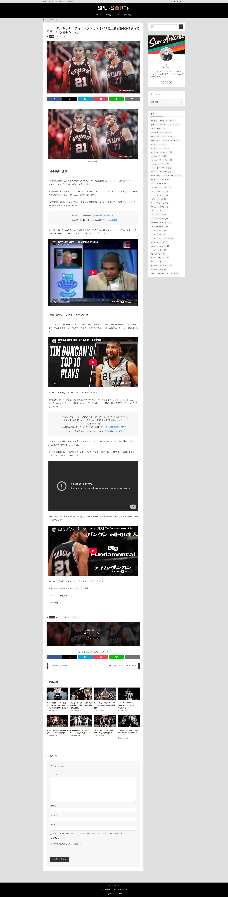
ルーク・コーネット (159, 273)
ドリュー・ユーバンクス (161, 222)
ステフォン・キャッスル (161, 172)
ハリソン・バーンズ (159, 226)
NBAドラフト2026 (168, 121)
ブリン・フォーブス (159, 242)
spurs (154, 125)
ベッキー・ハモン (158, 250)
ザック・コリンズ (158, 144)
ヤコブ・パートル (158, 262)
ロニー (174, 273)
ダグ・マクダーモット (172, 176)
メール (53, 815)
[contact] (180, 1)
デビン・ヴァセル (158, 199)
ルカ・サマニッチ (158, 269)
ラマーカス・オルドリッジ (161, 266)
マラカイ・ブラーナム (160, 258)
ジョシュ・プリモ (158, 156)
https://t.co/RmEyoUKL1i (106, 216)
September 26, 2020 (113, 431)
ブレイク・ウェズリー (160, 246)
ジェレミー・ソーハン (160, 148)
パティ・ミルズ (158, 234)
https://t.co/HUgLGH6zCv (115, 427)
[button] (54, 99)
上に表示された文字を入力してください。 (66, 844)
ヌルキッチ (76, 617)
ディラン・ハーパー (159, 191)
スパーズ (155, 176)
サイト (52, 824)
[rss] (177, 1)
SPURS (51, 36)
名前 (53, 806)
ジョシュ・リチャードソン (161, 160)
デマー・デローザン (159, 203)
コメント (54, 774)
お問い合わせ (105, 889)
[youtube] (174, 1)
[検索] (183, 1)
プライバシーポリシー (120, 889)
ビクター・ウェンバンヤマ (162, 238)
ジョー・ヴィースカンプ (161, 168)
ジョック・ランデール (160, 164)
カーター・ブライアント (170, 125)
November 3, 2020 (111, 220)
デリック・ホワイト (159, 207)
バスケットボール (158, 230)
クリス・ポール (158, 129)
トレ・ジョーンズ (158, 215)
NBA (154, 121)
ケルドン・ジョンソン (172, 140)
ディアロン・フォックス (161, 187)
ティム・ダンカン (64, 617)
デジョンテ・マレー (159, 195)
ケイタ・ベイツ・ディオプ (161, 136)
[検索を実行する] (181, 26)
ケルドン (155, 140)
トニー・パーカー (158, 211)
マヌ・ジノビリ (158, 254)
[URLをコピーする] (132, 99)
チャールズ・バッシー (160, 179)
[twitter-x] (171, 1)
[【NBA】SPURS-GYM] (114, 7)
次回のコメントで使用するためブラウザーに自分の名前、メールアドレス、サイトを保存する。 (88, 833)
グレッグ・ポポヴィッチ (161, 132)
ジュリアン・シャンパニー (161, 152)
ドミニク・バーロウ (159, 219)
